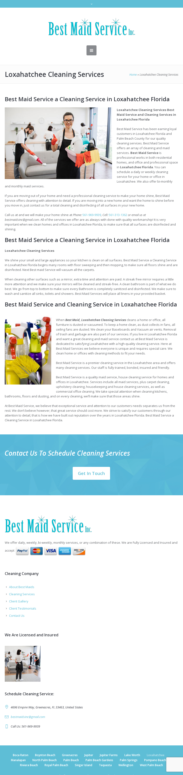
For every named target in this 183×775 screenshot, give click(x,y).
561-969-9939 (91, 215)
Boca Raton (20, 755)
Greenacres (70, 755)
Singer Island (83, 765)
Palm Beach (71, 760)
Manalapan (18, 760)
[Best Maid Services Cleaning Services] (91, 26)
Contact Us (17, 615)
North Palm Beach (44, 760)
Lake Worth (132, 755)
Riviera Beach (29, 765)
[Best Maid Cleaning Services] (91, 523)
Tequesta (105, 765)
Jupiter (88, 755)
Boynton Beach (45, 755)
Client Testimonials (22, 608)
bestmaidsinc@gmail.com (28, 717)
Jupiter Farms (109, 755)
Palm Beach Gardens (99, 760)
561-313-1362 (118, 215)
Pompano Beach (155, 760)
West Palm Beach (151, 765)
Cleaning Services (22, 594)
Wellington (125, 765)
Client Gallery (18, 601)
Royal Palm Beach (56, 765)
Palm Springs (128, 760)
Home (133, 75)
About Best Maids (21, 587)
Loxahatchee (155, 755)
